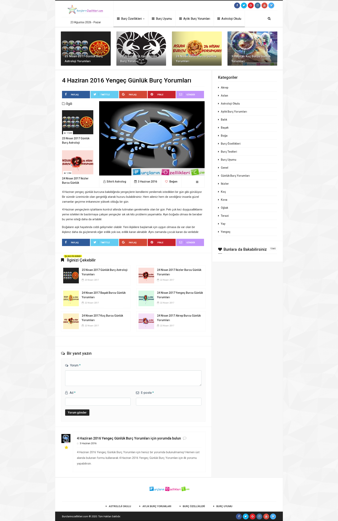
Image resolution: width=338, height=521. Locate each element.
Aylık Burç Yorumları (196, 19)
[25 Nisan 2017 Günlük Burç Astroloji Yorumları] (71, 275)
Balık (224, 119)
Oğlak (224, 207)
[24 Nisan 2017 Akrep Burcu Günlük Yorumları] (146, 320)
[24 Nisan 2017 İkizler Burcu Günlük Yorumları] (146, 275)
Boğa (224, 135)
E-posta (147, 393)
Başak (224, 127)
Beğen (173, 181)
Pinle (160, 94)
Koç (223, 191)
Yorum (75, 365)
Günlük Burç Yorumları (235, 175)
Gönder (190, 94)
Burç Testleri (229, 151)
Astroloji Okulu (231, 19)
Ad (73, 393)
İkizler (225, 183)
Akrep (224, 87)
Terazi (225, 215)
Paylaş (75, 94)
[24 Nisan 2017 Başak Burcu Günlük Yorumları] (71, 298)
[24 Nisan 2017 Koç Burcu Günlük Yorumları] (71, 320)
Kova (224, 199)
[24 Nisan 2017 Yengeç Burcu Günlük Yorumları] (146, 298)
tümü (273, 249)
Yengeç (225, 231)
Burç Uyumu (163, 19)
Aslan (224, 95)
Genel (224, 167)
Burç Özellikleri (131, 19)
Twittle (105, 94)
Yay (223, 223)
